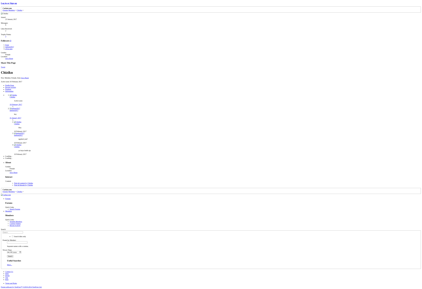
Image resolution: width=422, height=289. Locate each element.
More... (9, 265)
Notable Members (16, 222)
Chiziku (12, 97)
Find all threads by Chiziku (23, 185)
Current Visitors (15, 224)
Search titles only (20, 236)
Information (9, 91)
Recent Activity (10, 87)
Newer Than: (7, 250)
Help (7, 274)
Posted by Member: (9, 240)
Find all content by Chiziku (23, 183)
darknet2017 (14, 110)
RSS (6, 280)
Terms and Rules (11, 283)
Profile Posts (9, 85)
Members (8, 211)
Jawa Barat (9, 58)
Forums (8, 199)
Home (7, 276)
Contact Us (9, 272)
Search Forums (15, 209)
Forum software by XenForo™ (21, 287)
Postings (8, 89)
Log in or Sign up (9, 3)
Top (6, 278)
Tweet (3, 67)
